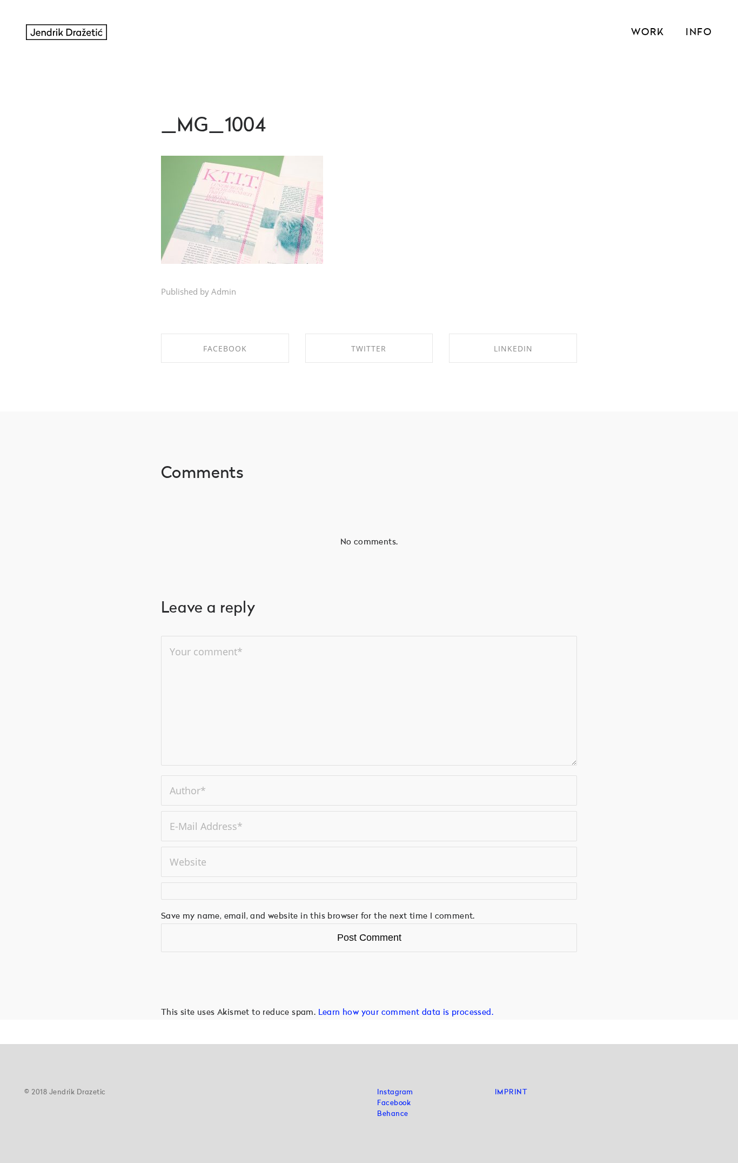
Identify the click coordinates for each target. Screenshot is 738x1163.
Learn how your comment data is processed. (405, 1013)
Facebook (394, 1103)
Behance (392, 1114)
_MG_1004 (213, 126)
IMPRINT (511, 1092)
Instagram (395, 1092)
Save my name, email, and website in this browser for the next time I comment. (318, 917)
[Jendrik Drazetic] (66, 32)
